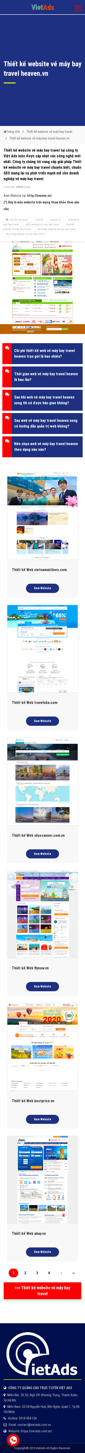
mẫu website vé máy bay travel (42, 224)
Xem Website (42, 588)
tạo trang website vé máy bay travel (57, 229)
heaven (39, 219)
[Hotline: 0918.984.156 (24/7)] (13, 1440)
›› (73, 1273)
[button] (42, 353)
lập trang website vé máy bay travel (25, 234)
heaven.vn (55, 219)
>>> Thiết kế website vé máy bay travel (42, 1290)
